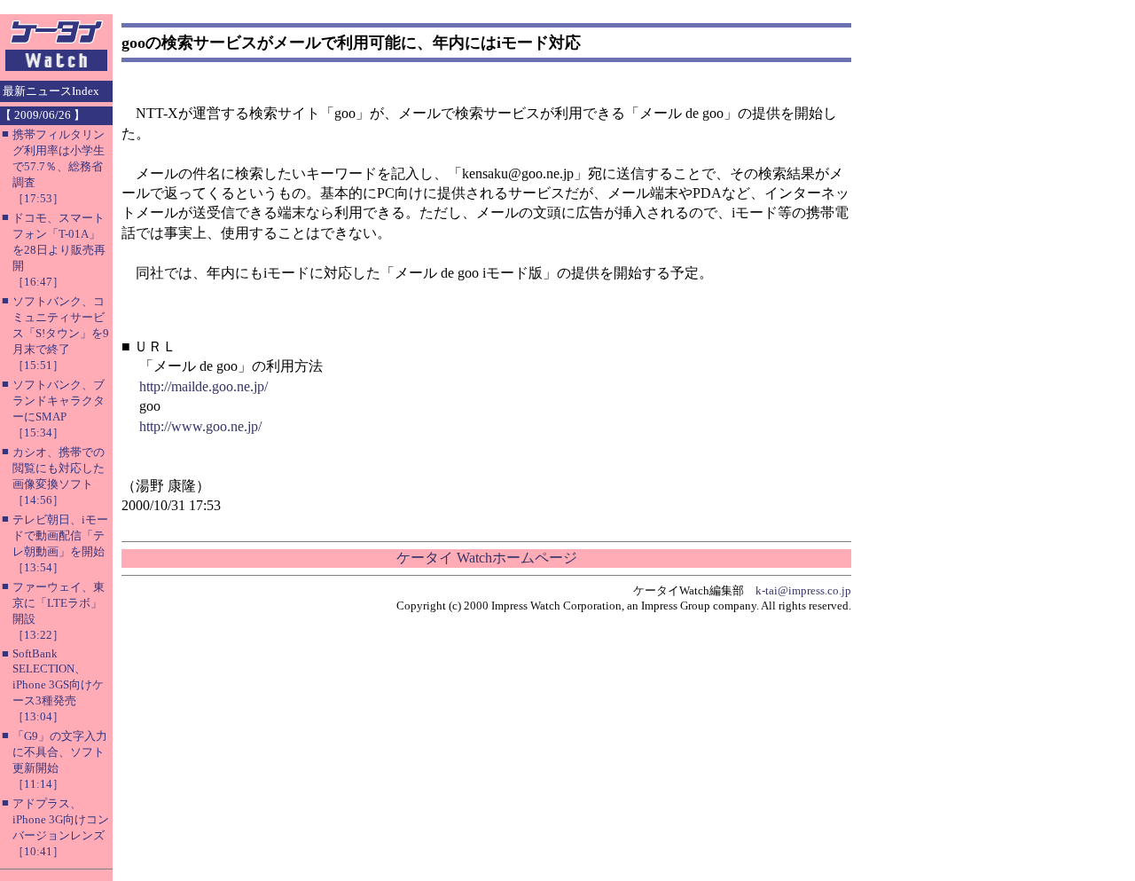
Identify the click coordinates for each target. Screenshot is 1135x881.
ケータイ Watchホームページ (486, 557)
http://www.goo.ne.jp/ (200, 426)
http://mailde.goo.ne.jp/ (203, 386)
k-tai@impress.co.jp (803, 590)
